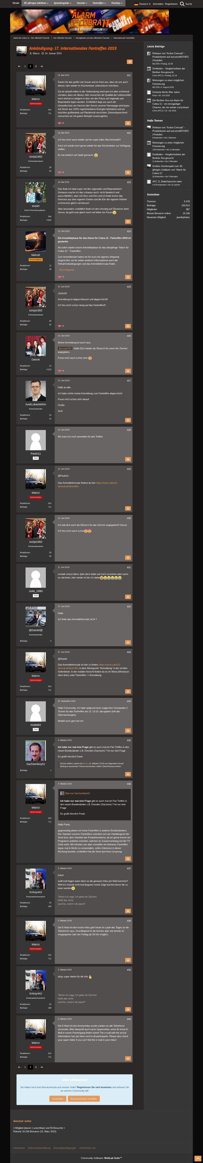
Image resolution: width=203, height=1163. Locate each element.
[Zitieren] (128, 123)
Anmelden (158, 4)
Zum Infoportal (66, 269)
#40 (129, 1019)
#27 (129, 380)
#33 (129, 652)
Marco (86, 763)
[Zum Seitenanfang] (197, 1158)
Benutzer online (22, 1121)
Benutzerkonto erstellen (84, 1098)
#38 (129, 920)
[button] (143, 4)
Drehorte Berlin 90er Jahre (166, 92)
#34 (129, 701)
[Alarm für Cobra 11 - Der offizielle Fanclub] (101, 21)
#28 (129, 430)
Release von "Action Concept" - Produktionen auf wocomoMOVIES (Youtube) (170, 57)
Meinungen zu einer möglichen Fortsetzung (168, 82)
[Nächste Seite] (41, 66)
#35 (129, 740)
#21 (129, 75)
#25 (129, 286)
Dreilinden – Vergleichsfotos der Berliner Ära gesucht (168, 70)
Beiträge (23, 113)
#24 (129, 231)
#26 (129, 336)
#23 (129, 182)
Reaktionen (25, 110)
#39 (129, 970)
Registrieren (171, 4)
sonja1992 (66, 348)
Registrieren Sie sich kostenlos (94, 1087)
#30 (129, 518)
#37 (129, 868)
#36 (129, 784)
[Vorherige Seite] (19, 66)
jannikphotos (183, 217)
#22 (129, 133)
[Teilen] (130, 62)
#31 (129, 567)
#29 (129, 469)
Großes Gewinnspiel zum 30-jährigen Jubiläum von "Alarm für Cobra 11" (169, 169)
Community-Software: (101, 1158)
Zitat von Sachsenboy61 (77, 793)
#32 (129, 606)
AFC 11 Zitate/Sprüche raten (167, 181)
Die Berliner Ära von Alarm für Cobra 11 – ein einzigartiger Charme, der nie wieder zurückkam (170, 104)
